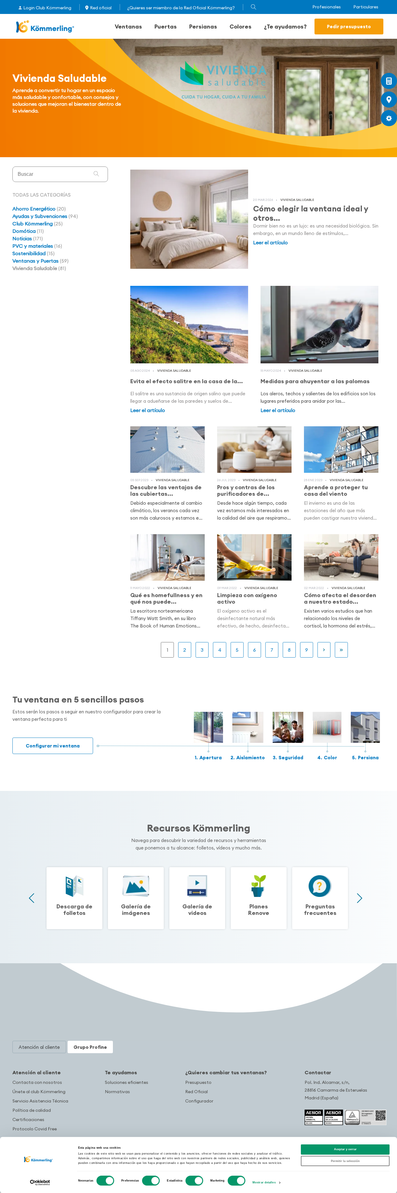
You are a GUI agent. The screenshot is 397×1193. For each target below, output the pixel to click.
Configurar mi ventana (53, 746)
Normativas (117, 1091)
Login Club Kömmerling (47, 8)
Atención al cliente (36, 1072)
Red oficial (101, 8)
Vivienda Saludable (297, 200)
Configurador (199, 1101)
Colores (241, 26)
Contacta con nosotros (37, 1082)
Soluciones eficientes (126, 1082)
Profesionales (326, 7)
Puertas (165, 26)
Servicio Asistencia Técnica (40, 1101)
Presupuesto (198, 1082)
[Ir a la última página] (341, 649)
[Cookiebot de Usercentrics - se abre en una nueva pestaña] (40, 1183)
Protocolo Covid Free (34, 1129)
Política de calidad (31, 1110)
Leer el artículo (270, 242)
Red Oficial (196, 1091)
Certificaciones (28, 1119)
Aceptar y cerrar (345, 1149)
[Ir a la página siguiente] (324, 649)
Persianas (203, 26)
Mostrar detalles (264, 1182)
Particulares (365, 7)
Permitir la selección (345, 1161)
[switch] (151, 1181)
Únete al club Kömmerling (38, 1091)
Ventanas (128, 26)
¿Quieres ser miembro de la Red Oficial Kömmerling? (181, 8)
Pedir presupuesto (349, 26)
